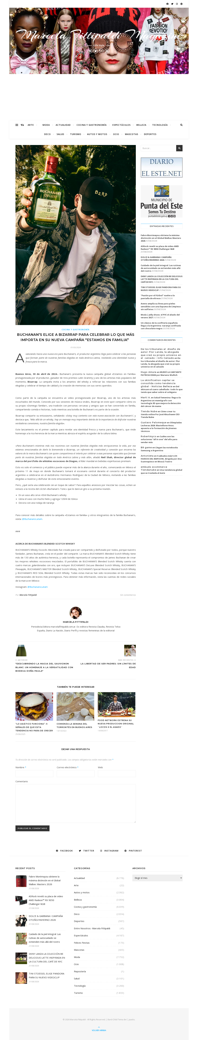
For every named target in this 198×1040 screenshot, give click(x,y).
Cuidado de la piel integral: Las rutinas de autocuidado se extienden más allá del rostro (161, 268)
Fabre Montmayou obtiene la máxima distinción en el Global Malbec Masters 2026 (161, 238)
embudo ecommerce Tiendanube (154, 468)
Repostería (80, 971)
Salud (60, 134)
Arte (31, 124)
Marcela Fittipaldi (28, 594)
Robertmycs (148, 436)
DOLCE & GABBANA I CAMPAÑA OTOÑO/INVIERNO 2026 (156, 258)
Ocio (116, 134)
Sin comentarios (128, 594)
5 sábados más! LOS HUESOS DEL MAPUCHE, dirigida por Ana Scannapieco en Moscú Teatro (161, 458)
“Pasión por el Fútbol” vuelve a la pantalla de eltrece (158, 297)
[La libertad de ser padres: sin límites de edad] (130, 650)
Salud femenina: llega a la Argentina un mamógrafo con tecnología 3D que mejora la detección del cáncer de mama (161, 402)
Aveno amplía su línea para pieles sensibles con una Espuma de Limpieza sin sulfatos (161, 306)
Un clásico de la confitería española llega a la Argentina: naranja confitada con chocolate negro (161, 325)
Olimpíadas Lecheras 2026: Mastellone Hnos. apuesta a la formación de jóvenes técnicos (161, 427)
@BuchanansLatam (32, 518)
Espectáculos (121, 124)
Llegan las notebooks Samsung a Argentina (159, 449)
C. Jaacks (131, 1019)
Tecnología (160, 124)
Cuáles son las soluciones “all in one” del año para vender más (159, 439)
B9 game (146, 447)
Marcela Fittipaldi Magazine (99, 35)
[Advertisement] (99, 97)
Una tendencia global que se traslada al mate (161, 471)
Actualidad (63, 124)
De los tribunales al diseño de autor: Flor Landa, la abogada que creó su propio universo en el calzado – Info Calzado (161, 354)
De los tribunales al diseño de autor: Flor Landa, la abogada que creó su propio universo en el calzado (160, 362)
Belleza (141, 124)
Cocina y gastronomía (92, 124)
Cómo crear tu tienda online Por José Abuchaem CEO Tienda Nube (160, 414)
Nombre (20, 767)
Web (100, 767)
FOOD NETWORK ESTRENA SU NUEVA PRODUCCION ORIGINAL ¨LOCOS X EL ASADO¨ (116, 723)
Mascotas (131, 134)
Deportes (150, 134)
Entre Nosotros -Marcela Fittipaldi (92, 928)
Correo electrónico (67, 767)
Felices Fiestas (82, 942)
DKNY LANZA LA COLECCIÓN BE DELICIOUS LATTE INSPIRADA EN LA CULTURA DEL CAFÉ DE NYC (162, 279)
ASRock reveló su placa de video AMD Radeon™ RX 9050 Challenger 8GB (160, 247)
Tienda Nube (149, 411)
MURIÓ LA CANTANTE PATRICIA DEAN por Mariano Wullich (161, 374)
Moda (46, 124)
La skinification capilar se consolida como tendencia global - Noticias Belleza (158, 383)
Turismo (75, 134)
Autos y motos (97, 134)
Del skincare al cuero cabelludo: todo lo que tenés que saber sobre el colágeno (162, 389)
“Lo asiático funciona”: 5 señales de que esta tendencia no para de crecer (34, 727)
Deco (47, 134)
